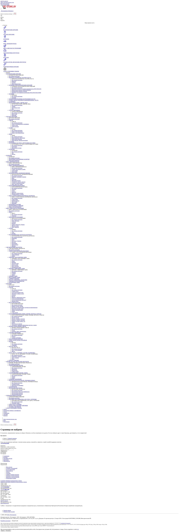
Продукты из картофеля (17, 385)
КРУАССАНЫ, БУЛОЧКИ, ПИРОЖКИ (18, 405)
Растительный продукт (17, 394)
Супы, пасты (15, 312)
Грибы (13, 311)
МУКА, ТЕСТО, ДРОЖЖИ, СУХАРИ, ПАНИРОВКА (22, 352)
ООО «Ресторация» (11, 514)
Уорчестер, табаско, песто (18, 293)
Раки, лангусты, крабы (17, 184)
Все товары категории (14, 76)
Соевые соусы (15, 291)
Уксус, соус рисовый (17, 350)
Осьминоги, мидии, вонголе (18, 181)
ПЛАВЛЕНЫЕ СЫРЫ (14, 282)
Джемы (13, 106)
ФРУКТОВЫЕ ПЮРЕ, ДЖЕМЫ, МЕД (18, 102)
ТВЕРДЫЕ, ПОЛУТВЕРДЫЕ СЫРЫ (18, 257)
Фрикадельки (15, 244)
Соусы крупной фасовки (17, 298)
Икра (13, 178)
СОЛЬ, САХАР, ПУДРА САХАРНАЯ (18, 340)
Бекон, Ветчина (15, 220)
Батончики (14, 146)
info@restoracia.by (5, 503)
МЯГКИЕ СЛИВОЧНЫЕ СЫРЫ (17, 268)
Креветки (14, 179)
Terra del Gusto (15, 263)
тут (78, 529)
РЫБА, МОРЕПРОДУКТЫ (12, 161)
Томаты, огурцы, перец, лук (18, 321)
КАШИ (11, 127)
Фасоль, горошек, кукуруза (18, 318)
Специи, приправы (16, 337)
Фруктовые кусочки (16, 148)
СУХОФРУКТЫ (13, 386)
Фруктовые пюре (16, 107)
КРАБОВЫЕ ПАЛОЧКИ (15, 204)
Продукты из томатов (17, 323)
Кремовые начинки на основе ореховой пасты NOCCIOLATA (26, 88)
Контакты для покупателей (12, 477)
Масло (13, 351)
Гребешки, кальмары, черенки (19, 176)
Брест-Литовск (15, 266)
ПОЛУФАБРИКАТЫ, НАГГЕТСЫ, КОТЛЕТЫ (20, 234)
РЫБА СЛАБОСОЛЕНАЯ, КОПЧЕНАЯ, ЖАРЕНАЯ (22, 195)
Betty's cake (14, 114)
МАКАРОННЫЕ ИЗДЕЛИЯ (16, 339)
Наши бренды (9, 470)
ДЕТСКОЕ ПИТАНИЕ (11, 116)
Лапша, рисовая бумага (17, 310)
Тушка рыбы (15, 170)
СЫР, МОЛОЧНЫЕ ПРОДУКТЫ (14, 247)
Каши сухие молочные (17, 131)
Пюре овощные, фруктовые (18, 137)
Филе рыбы (14, 171)
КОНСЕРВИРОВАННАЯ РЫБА (17, 185)
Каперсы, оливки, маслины (18, 320)
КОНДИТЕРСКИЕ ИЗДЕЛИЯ (13, 73)
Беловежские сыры (16, 267)
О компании (6, 413)
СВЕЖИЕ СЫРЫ (13, 276)
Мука (13, 359)
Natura (13, 261)
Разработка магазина (5, 520)
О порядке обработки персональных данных (11, 480)
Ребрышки (14, 238)
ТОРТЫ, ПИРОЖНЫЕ (14, 110)
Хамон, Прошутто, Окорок (18, 224)
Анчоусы (14, 189)
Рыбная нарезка (15, 200)
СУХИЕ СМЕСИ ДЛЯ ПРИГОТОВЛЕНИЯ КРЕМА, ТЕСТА (23, 100)
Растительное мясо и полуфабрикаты (20, 391)
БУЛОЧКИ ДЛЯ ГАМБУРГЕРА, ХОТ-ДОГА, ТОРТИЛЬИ (22, 399)
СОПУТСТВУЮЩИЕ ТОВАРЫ (14, 408)
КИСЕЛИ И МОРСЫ (14, 160)
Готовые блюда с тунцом (18, 194)
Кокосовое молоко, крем (17, 308)
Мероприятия (6, 461)
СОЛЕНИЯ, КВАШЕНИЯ (15, 379)
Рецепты (5, 415)
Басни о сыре (15, 264)
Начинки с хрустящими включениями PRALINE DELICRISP (26, 92)
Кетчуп (13, 296)
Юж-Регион (14, 370)
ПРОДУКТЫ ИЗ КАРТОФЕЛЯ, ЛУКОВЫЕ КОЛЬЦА (22, 380)
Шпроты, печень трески (17, 193)
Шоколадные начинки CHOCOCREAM (21, 90)
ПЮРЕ (10, 134)
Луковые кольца (15, 384)
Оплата (5, 411)
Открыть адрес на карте (9, 511)
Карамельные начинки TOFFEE (19, 91)
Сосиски (14, 222)
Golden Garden (15, 371)
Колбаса (14, 223)
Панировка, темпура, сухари (18, 356)
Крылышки (14, 243)
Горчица (14, 295)
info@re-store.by (4, 1)
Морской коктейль (16, 180)
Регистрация (6, 3)
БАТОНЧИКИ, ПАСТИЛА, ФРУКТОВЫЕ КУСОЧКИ (22, 143)
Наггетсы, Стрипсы (16, 241)
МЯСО (10, 212)
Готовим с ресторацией (11, 468)
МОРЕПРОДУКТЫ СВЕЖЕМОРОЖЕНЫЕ (19, 173)
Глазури (14, 82)
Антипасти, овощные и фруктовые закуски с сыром (24, 325)
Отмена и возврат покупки (12, 474)
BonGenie (14, 115)
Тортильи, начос (16, 403)
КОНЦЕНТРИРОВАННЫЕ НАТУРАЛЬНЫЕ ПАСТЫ (22, 99)
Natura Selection (15, 254)
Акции (5, 409)
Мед (13, 109)
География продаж (7, 458)
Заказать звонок (7, 510)
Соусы (13, 330)
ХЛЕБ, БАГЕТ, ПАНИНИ (15, 404)
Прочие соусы (15, 301)
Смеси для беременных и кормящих (20, 124)
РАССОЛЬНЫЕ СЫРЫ (14, 277)
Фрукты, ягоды (15, 317)
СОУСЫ (11, 287)
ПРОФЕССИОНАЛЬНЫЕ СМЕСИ (17, 326)
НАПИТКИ (12, 149)
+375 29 (5, 5)
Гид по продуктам (10, 469)
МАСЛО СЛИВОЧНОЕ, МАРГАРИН (18, 279)
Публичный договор (11, 478)
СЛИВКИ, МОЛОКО (14, 278)
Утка (13, 232)
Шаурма (14, 246)
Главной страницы (12, 438)
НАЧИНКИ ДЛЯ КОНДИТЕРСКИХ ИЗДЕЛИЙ (20, 85)
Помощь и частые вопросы (12, 475)
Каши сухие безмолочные (18, 132)
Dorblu (13, 256)
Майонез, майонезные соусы (18, 297)
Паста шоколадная (16, 83)
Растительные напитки (17, 393)
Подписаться (4, 451)
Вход (2, 3)
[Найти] (15, 14)
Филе (13, 239)
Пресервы (14, 203)
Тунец (13, 190)
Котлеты (14, 242)
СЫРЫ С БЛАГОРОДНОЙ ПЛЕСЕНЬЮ (19, 251)
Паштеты (14, 192)
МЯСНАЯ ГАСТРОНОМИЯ (16, 217)
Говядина (14, 215)
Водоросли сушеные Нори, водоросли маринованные (24, 307)
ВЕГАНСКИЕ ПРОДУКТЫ (15, 388)
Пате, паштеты (15, 227)
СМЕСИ (11, 120)
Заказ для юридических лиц (7, 2)
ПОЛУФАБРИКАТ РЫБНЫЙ (16, 205)
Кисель (13, 154)
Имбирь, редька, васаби (17, 306)
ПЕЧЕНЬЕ (11, 94)
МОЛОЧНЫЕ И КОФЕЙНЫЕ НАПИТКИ (19, 159)
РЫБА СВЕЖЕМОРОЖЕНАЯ (16, 165)
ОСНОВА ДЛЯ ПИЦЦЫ (15, 406)
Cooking (14, 273)
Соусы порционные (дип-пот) (19, 300)
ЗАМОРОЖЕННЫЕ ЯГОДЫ (16, 365)
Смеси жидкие (15, 126)
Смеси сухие (15, 125)
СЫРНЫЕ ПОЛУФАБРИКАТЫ (16, 281)
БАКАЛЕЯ (8, 283)
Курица (13, 233)
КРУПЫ (11, 341)
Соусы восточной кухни (17, 292)
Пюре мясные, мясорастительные (20, 140)
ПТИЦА (11, 228)
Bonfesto (14, 262)
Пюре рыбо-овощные (17, 139)
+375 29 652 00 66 (5, 443)
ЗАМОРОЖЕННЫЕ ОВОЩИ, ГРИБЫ (18, 372)
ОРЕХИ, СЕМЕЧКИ (14, 360)
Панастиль (14, 369)
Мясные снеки (15, 225)
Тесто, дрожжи (15, 357)
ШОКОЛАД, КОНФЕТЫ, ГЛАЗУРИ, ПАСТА (20, 77)
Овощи (13, 376)
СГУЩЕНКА (12, 101)
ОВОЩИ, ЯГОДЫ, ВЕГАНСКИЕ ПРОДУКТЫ (17, 361)
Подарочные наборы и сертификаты (12, 410)
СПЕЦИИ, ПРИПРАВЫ (15, 332)
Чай (13, 153)
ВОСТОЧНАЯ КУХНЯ (14, 302)
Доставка (5, 414)
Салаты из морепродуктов (18, 183)
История (5, 457)
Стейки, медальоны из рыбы (18, 169)
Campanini (14, 345)
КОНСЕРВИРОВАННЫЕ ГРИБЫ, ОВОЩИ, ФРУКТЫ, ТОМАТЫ (25, 313)
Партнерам (6, 459)
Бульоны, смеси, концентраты (19, 331)
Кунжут (13, 336)
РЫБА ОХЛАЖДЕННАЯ (15, 207)
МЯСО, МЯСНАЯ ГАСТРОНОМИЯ (15, 208)
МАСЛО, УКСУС (13, 346)
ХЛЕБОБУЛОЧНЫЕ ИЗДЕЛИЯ (13, 395)
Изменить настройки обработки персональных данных (14, 482)
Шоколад (14, 81)
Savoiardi (14, 97)
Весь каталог (9, 467)
